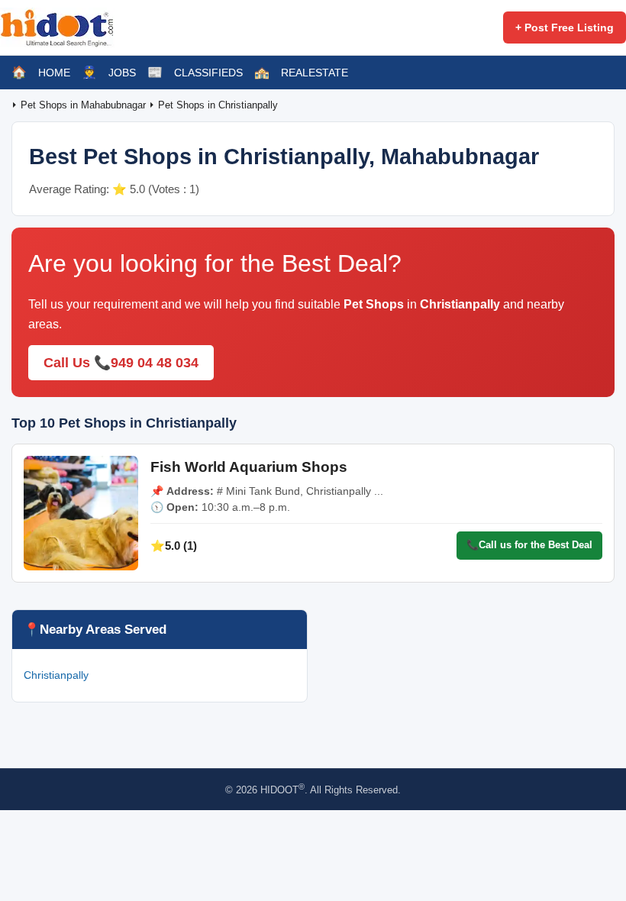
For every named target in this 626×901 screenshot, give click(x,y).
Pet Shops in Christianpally (218, 105)
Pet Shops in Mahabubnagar (85, 105)
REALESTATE (314, 72)
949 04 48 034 (154, 362)
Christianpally (56, 675)
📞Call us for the (529, 545)
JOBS (122, 72)
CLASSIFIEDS (208, 72)
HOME (54, 72)
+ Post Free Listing (564, 27)
